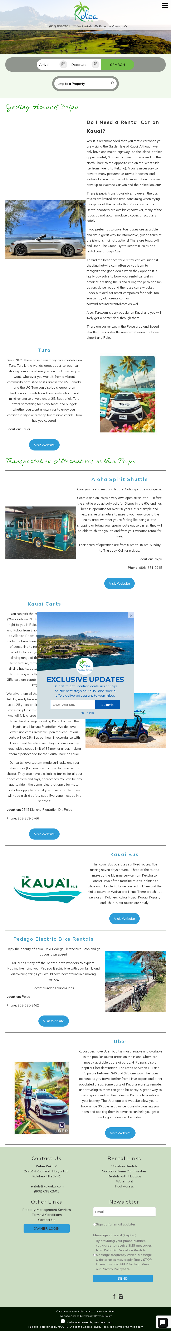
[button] (85, 691)
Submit (108, 705)
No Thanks (87, 712)
